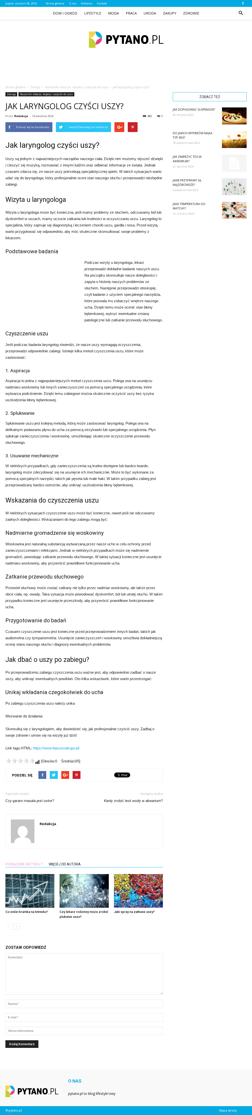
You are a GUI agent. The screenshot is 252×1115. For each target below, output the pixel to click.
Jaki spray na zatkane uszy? (134, 912)
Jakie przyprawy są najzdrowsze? (187, 182)
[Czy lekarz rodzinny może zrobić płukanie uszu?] (84, 891)
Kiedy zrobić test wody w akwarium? (133, 801)
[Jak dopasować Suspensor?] (234, 115)
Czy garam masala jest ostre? (29, 801)
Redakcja (21, 116)
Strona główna (55, 3)
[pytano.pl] (126, 39)
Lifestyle (92, 13)
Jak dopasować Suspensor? (194, 109)
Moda (113, 13)
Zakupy (169, 13)
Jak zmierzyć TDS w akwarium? (187, 159)
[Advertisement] (126, 72)
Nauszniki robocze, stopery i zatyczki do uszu (46, 94)
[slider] (20, 761)
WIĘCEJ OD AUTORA (65, 864)
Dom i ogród (65, 13)
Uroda (150, 13)
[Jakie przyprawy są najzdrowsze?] (234, 186)
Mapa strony (228, 1110)
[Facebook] (243, 3)
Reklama (86, 3)
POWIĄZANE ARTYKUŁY (24, 864)
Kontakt (102, 3)
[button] (241, 13)
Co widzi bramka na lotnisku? (26, 912)
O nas (72, 3)
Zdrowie (191, 13)
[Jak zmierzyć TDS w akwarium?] (234, 163)
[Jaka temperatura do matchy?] (234, 210)
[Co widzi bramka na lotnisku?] (29, 891)
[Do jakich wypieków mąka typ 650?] (234, 139)
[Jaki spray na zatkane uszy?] (138, 891)
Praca (131, 13)
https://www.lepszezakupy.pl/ (56, 748)
